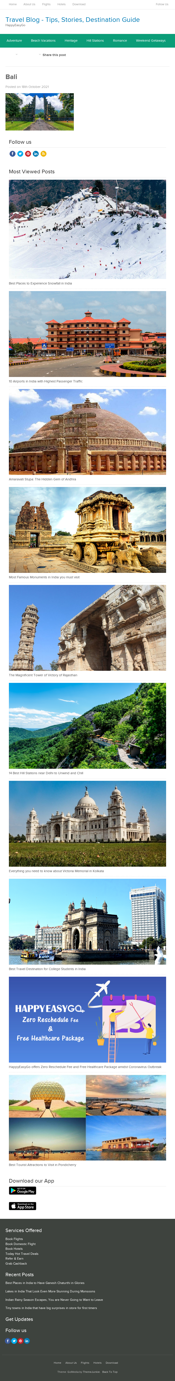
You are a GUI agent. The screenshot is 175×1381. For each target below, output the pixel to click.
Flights (46, 4)
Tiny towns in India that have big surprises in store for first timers (51, 1308)
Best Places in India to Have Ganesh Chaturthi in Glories (45, 1283)
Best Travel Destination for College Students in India (47, 969)
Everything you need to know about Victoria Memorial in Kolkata (56, 871)
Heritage (71, 41)
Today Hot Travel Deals (22, 1254)
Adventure (14, 41)
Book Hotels (14, 1249)
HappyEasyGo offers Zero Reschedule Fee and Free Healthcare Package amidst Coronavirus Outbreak (85, 1067)
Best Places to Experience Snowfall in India (40, 283)
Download (78, 4)
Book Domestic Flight (20, 1244)
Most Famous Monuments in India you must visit (44, 577)
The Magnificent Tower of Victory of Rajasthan (43, 675)
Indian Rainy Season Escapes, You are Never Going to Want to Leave (54, 1300)
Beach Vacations (43, 41)
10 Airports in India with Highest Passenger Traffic (45, 381)
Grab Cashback (16, 1264)
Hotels (61, 4)
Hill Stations (95, 41)
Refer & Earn (14, 1259)
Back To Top (110, 1372)
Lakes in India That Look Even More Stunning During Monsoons (50, 1291)
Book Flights (14, 1239)
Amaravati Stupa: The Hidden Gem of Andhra (42, 479)
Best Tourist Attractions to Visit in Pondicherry (42, 1165)
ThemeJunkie (91, 1372)
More (10, 54)
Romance (120, 41)
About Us (29, 4)
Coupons (31, 54)
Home (13, 4)
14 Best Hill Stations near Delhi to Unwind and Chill (46, 773)
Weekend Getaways (151, 41)
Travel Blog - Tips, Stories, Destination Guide (72, 20)
